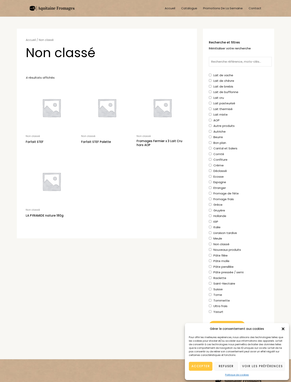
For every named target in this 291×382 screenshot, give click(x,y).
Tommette (221, 300)
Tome (217, 295)
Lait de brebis (223, 86)
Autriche (219, 131)
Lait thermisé (223, 109)
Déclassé (220, 171)
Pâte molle (221, 261)
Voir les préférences (262, 366)
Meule (217, 238)
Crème (218, 165)
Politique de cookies (237, 374)
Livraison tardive (225, 233)
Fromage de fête (226, 193)
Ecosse (218, 176)
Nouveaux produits (227, 250)
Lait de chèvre (223, 81)
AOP (216, 120)
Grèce (218, 205)
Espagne (219, 182)
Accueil (170, 8)
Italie (217, 227)
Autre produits (224, 126)
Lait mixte (220, 114)
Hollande (219, 216)
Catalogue (189, 8)
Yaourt (218, 312)
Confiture (220, 160)
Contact (255, 8)
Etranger (219, 188)
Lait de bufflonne (225, 92)
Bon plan (219, 143)
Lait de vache (223, 75)
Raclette (219, 278)
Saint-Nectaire (224, 283)
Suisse (218, 289)
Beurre (218, 137)
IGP (215, 222)
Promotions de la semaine (223, 8)
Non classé (221, 244)
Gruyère (219, 210)
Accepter (200, 366)
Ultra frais (220, 306)
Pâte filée (220, 255)
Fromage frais (223, 199)
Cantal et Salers (225, 148)
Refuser (226, 366)
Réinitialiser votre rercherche (230, 48)
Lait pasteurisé (224, 103)
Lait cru (218, 98)
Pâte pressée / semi (228, 272)
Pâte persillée (223, 267)
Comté (218, 154)
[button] (283, 329)
